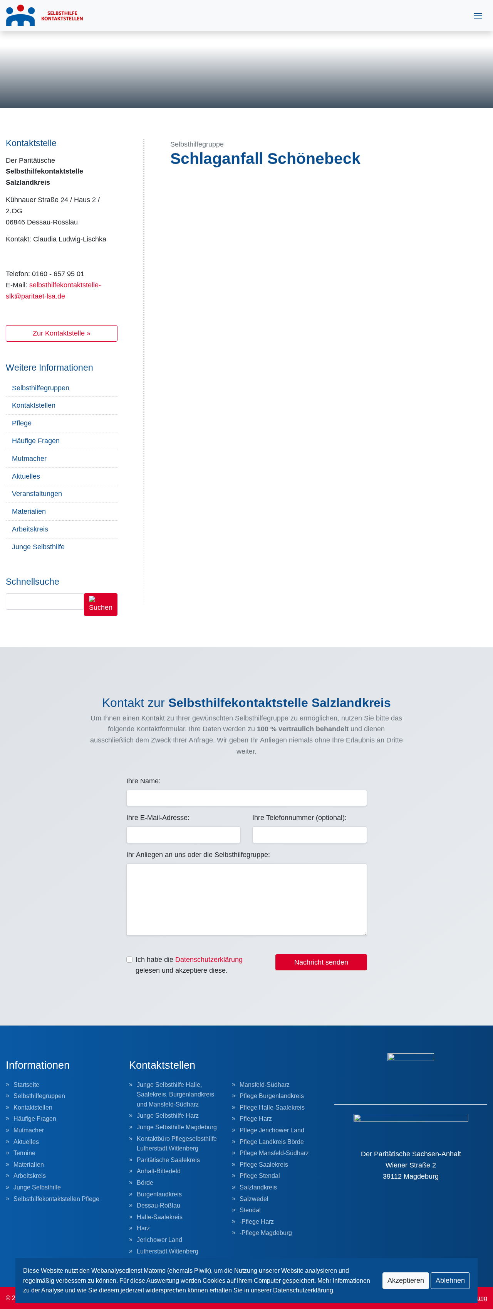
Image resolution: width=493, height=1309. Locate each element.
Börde (145, 1182)
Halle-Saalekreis (160, 1217)
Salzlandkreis (258, 1187)
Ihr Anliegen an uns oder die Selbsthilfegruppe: (198, 855)
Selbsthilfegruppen (40, 388)
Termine (24, 1153)
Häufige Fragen (36, 441)
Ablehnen (450, 1280)
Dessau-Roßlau (158, 1205)
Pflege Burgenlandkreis (272, 1096)
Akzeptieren (405, 1280)
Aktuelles (26, 476)
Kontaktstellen (33, 405)
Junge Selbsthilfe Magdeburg (177, 1127)
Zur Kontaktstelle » (62, 333)
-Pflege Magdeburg (266, 1233)
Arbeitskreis (30, 529)
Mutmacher (29, 458)
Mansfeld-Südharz (265, 1084)
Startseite (26, 1084)
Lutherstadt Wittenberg (167, 1251)
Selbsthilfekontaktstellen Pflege (56, 1199)
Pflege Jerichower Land (272, 1130)
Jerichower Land (159, 1239)
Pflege (22, 423)
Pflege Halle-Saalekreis (272, 1107)
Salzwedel (254, 1199)
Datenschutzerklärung (209, 959)
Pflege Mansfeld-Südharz (274, 1153)
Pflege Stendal (260, 1175)
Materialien (29, 511)
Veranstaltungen (37, 494)
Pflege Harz (256, 1118)
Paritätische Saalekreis (168, 1160)
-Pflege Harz (257, 1221)
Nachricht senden (321, 962)
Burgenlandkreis (159, 1194)
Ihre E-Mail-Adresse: (157, 817)
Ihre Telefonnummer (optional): (299, 817)
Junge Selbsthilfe (38, 547)
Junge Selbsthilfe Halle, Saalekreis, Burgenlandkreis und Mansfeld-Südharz (175, 1094)
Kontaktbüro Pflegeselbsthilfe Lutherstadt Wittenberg (177, 1143)
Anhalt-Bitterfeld (159, 1171)
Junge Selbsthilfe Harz (168, 1115)
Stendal (250, 1210)
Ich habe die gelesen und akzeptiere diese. (189, 965)
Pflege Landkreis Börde (272, 1142)
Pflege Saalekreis (264, 1164)
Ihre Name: (143, 781)
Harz (143, 1228)
